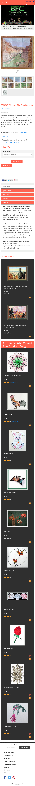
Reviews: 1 (14, 421)
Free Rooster (8, 414)
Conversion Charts (9, 755)
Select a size (7, 151)
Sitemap (6, 767)
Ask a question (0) (6, 109)
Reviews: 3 (14, 382)
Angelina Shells (9, 609)
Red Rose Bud (8, 648)
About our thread (9, 752)
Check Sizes (23, 133)
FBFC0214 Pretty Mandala (12, 375)
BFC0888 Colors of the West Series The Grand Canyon (16, 326)
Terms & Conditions (10, 764)
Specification (7, 191)
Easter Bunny (8, 454)
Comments (6, 194)
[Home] (17, 11)
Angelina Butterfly (10, 493)
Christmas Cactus (10, 726)
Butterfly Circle (9, 570)
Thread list (4, 136)
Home (3, 26)
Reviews (5, 202)
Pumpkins (7, 532)
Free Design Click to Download (10, 142)
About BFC (7, 758)
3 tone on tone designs (11, 687)
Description (6, 187)
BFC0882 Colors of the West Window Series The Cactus (16, 287)
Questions (6, 198)
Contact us (7, 770)
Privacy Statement (9, 761)
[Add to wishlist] (30, 295)
